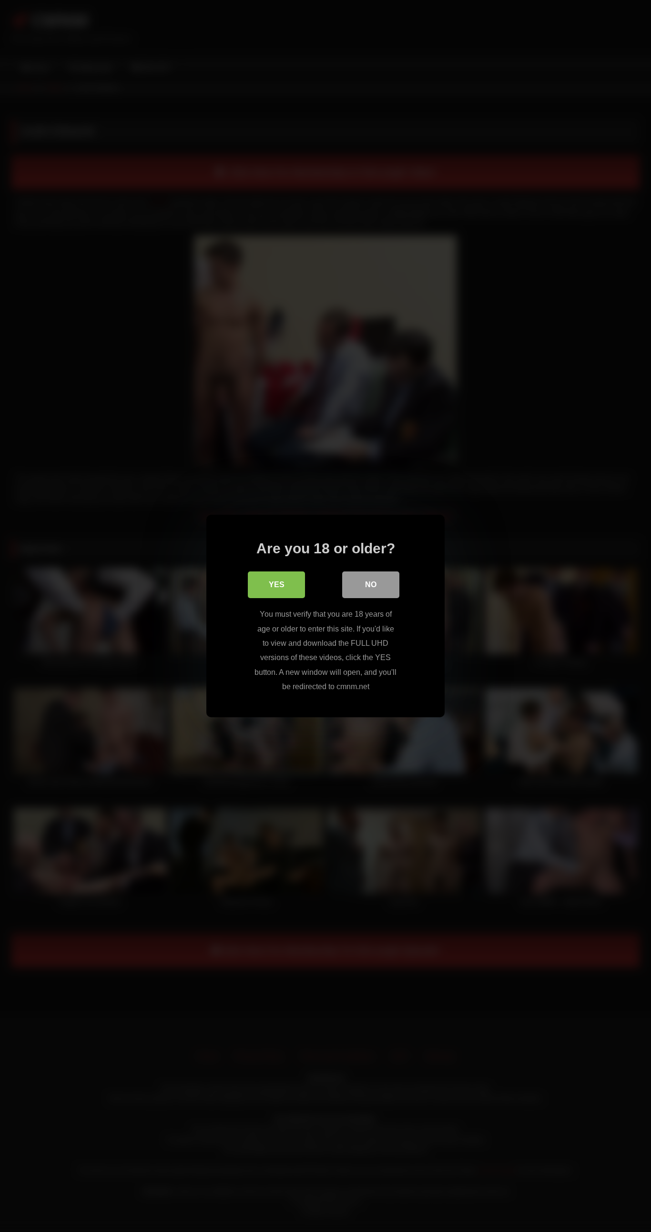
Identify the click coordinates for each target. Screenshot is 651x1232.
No (370, 584)
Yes (277, 584)
